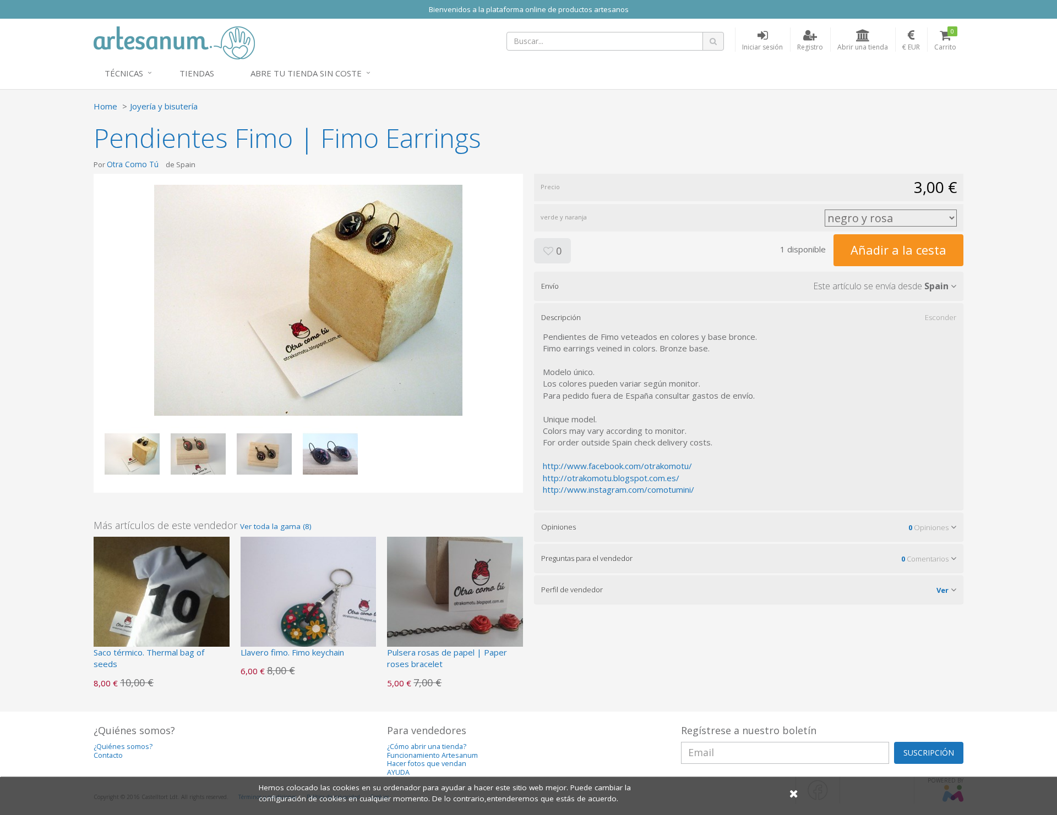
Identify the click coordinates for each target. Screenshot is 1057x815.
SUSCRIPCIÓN (928, 752)
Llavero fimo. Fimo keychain (292, 652)
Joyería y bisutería (164, 106)
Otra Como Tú (133, 164)
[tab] (749, 286)
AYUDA (398, 772)
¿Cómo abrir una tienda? (426, 746)
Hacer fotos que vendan (426, 763)
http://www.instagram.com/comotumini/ (618, 489)
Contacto (108, 755)
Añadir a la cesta (898, 249)
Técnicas (124, 73)
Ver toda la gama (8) (276, 526)
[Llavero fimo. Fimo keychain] (309, 603)
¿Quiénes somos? (123, 746)
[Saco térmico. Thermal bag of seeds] (162, 603)
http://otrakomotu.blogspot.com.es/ (611, 477)
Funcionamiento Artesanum (432, 755)
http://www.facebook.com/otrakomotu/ (617, 465)
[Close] (793, 793)
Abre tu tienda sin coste (306, 73)
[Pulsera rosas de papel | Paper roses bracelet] (455, 603)
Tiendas (196, 73)
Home (105, 106)
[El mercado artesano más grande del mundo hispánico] (174, 41)
